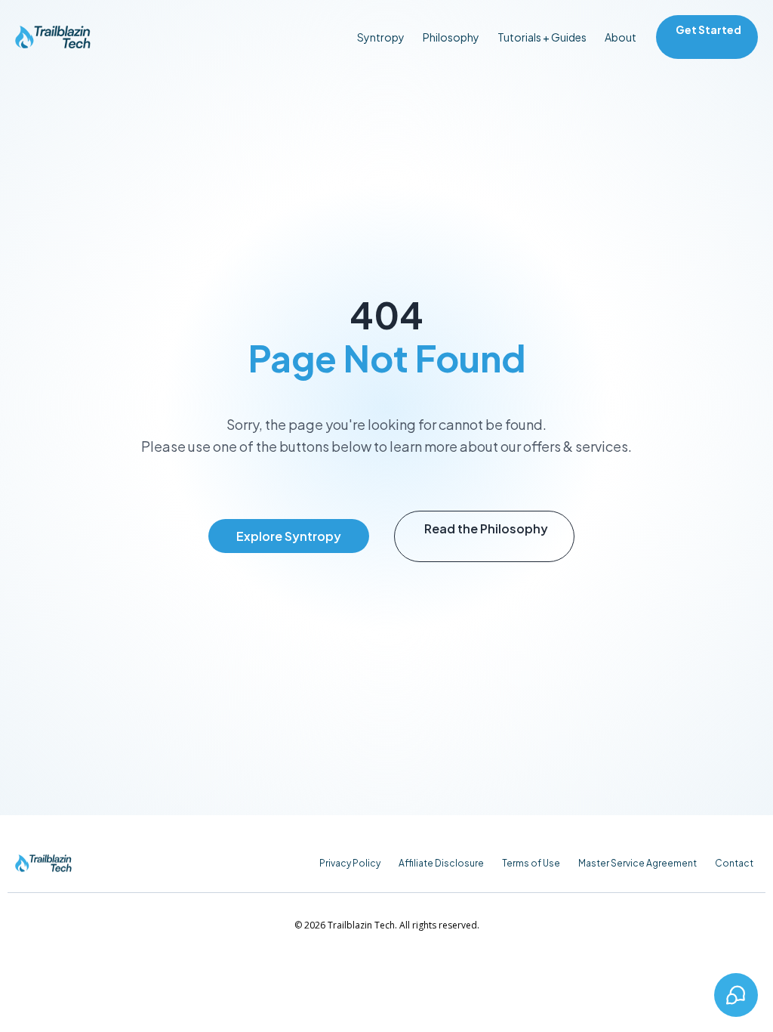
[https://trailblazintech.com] (53, 37)
